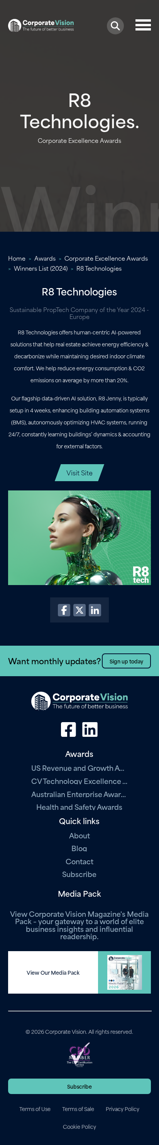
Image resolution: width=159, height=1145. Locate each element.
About (79, 835)
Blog (79, 848)
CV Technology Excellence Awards (79, 780)
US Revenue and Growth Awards (79, 767)
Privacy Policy (122, 1109)
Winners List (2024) (41, 268)
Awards (45, 258)
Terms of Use (35, 1109)
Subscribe (79, 873)
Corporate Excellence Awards (106, 258)
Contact (79, 861)
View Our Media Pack (53, 972)
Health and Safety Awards (79, 806)
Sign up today (126, 661)
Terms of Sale (78, 1109)
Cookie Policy (79, 1126)
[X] (79, 610)
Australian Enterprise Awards (79, 793)
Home (16, 258)
